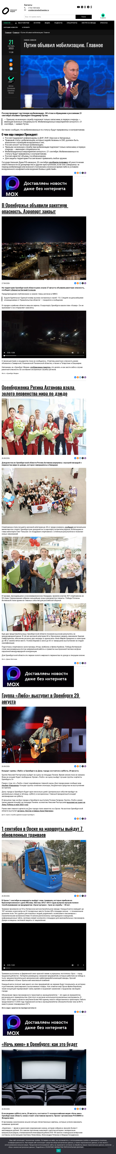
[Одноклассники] (11, 64)
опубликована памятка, (40, 367)
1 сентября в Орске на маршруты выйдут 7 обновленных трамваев (43, 831)
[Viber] (85, 173)
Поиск (83, 17)
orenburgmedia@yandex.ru (38, 10)
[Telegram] (11, 68)
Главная (8, 32)
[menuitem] (7, 23)
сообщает (69, 527)
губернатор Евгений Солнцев (23, 290)
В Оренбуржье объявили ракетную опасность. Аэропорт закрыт (35, 208)
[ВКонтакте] (11, 60)
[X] (83, 173)
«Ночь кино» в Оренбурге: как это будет (39, 1043)
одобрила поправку (58, 162)
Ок (59, 1151)
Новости (33, 40)
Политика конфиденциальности (96, 1147)
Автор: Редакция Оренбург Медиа (11, 89)
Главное (16, 32)
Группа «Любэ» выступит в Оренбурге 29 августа (41, 698)
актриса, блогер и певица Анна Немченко (35, 811)
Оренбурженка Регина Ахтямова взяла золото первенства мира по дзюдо (38, 390)
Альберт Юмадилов (10, 785)
